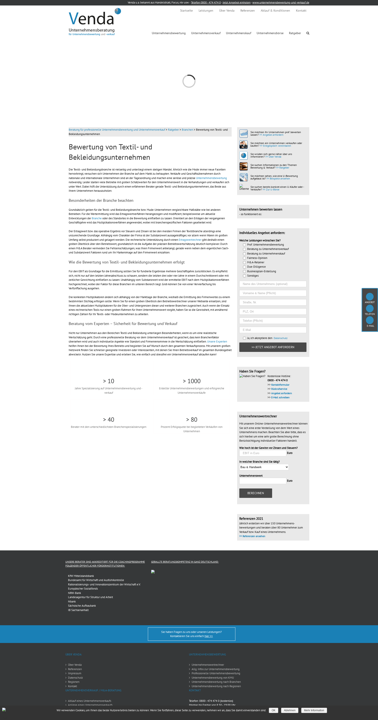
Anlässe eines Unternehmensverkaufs (90, 705)
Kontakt (72, 686)
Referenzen (75, 669)
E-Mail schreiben (280, 397)
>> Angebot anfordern (271, 134)
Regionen (73, 682)
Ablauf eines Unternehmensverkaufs (89, 701)
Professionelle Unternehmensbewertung (216, 673)
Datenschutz (280, 338)
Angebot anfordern (281, 393)
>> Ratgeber (282, 167)
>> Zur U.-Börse (271, 189)
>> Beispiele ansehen (278, 178)
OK (273, 710)
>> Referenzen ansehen (252, 536)
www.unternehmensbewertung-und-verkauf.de (280, 2)
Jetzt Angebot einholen (236, 2)
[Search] (307, 32)
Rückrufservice (279, 388)
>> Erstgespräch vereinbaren (275, 145)
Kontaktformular (280, 384)
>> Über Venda (273, 156)
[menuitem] (186, 10)
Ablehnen (290, 710)
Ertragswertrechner (190, 240)
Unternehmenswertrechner (208, 665)
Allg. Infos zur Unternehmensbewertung (216, 669)
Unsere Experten (217, 341)
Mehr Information (314, 710)
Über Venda (75, 665)
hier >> (209, 636)
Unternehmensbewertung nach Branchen (216, 682)
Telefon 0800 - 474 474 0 (206, 2)
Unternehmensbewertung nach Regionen (216, 686)
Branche (97, 218)
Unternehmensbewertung (211, 178)
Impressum (74, 673)
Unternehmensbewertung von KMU (213, 678)
